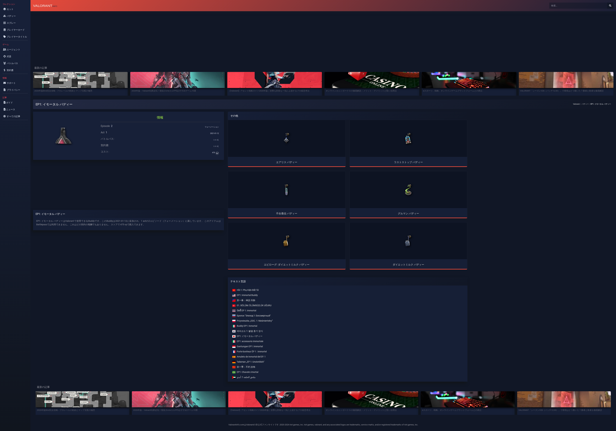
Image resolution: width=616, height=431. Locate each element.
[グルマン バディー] (408, 189)
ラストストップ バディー (408, 162)
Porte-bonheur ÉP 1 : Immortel (252, 351)
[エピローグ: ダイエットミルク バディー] (287, 240)
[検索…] (610, 6)
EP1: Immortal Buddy (247, 295)
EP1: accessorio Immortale (250, 341)
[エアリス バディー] (287, 138)
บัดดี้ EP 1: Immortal (246, 310)
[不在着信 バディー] (287, 189)
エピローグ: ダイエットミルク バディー (286, 264)
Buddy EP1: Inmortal (247, 326)
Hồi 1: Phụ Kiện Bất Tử (248, 290)
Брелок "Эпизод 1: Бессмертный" (254, 315)
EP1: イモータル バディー (249, 336)
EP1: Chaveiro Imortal (247, 372)
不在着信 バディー (286, 213)
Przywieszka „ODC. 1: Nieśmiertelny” (255, 320)
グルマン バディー (408, 213)
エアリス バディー (286, 162)
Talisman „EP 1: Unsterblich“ (250, 362)
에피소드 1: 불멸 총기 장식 (250, 331)
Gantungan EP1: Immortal (250, 346)
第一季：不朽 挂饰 (246, 367)
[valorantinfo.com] (45, 6)
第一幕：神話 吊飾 (246, 300)
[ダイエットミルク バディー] (408, 240)
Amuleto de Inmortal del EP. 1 (251, 356)
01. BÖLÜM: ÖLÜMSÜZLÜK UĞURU (254, 305)
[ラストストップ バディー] (408, 138)
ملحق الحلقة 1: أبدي (246, 377)
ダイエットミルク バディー (408, 264)
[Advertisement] (126, 36)
